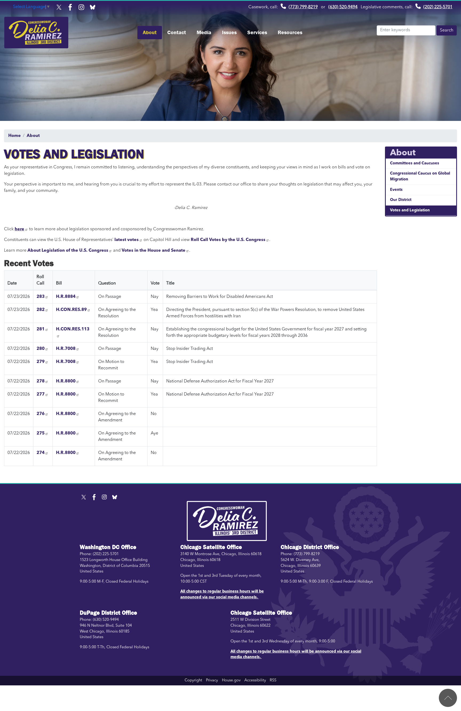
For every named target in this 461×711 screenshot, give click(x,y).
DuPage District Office (108, 613)
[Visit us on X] (60, 7)
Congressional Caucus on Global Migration (420, 176)
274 (41, 453)
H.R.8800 (65, 381)
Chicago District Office (310, 547)
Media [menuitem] (204, 32)
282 (41, 310)
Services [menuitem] (257, 32)
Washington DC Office (108, 547)
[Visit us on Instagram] (82, 7)
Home (14, 136)
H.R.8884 (65, 297)
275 (41, 433)
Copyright (193, 680)
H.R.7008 (65, 349)
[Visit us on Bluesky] (94, 7)
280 (41, 349)
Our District (400, 200)
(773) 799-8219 (303, 7)
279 (41, 362)
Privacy (212, 680)
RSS (273, 680)
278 (41, 381)
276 (41, 414)
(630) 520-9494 (342, 7)
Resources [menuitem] (290, 32)
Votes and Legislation (410, 210)
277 (41, 394)
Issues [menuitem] (229, 32)
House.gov (231, 680)
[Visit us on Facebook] (71, 7)
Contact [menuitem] (176, 32)
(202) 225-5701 (437, 7)
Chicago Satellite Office (211, 547)
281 (41, 329)
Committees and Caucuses (414, 163)
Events (396, 190)
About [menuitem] (150, 32)
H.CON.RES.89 (71, 310)
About (33, 136)
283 (41, 297)
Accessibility (255, 680)
